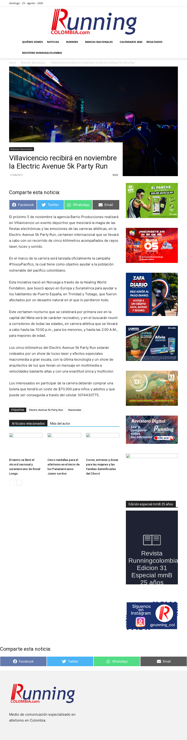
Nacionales (74, 409)
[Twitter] (167, 3)
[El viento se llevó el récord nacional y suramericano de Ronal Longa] (26, 444)
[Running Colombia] (93, 21)
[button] (172, 42)
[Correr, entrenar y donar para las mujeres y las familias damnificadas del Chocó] (102, 444)
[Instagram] (159, 3)
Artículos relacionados (28, 423)
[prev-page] (12, 483)
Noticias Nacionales (21, 149)
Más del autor (60, 423)
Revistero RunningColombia (42, 52)
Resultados (154, 42)
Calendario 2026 (131, 42)
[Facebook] (151, 3)
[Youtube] (174, 3)
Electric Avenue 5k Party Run (46, 409)
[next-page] (19, 483)
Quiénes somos (32, 42)
